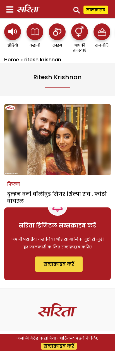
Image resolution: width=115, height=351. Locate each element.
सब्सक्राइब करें (59, 264)
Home (11, 59)
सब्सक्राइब (95, 10)
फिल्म (13, 184)
